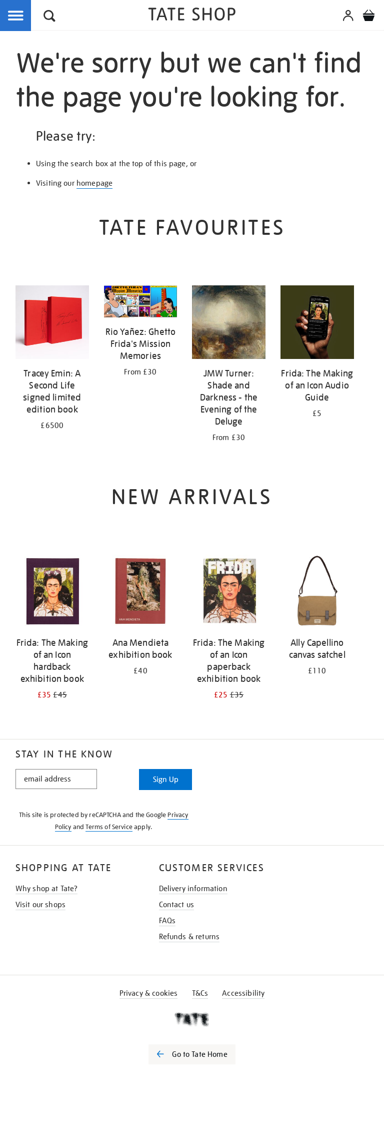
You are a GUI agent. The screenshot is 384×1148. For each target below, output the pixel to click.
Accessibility (243, 993)
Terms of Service (109, 827)
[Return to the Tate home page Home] (192, 16)
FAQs (167, 921)
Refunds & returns (189, 937)
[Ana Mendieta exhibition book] (141, 593)
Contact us (176, 905)
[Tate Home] (192, 1019)
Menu (16, 16)
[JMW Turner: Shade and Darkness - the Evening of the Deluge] (229, 323)
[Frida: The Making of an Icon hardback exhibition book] (52, 593)
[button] (49, 17)
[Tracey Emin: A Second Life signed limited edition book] (52, 323)
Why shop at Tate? (47, 889)
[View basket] (368, 17)
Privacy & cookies (149, 993)
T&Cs (200, 993)
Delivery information (193, 889)
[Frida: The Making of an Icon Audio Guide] (317, 323)
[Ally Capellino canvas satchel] (317, 593)
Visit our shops (41, 905)
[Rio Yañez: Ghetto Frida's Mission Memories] (141, 303)
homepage (94, 183)
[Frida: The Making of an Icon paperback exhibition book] (229, 593)
